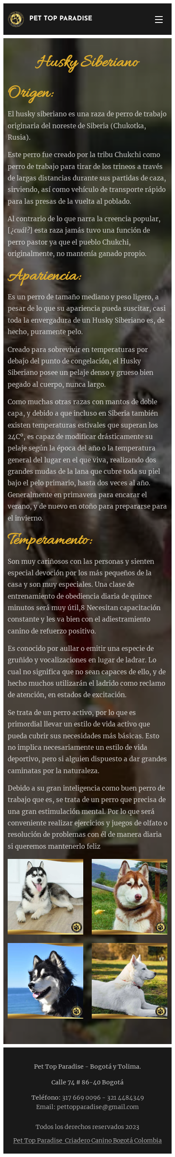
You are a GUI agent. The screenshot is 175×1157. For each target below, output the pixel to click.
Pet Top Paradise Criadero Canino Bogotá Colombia (87, 1140)
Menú (158, 19)
